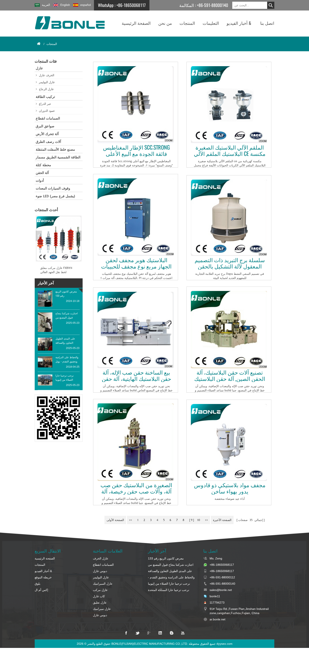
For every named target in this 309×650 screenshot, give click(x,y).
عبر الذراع (45, 103)
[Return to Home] (39, 44)
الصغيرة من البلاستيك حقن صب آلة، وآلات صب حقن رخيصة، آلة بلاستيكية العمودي (136, 488)
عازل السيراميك (102, 583)
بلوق (37, 583)
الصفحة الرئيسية (136, 23)
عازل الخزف (100, 558)
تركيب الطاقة (45, 97)
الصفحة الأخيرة (222, 520)
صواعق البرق (45, 126)
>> (206, 520)
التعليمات (211, 23)
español (85, 5)
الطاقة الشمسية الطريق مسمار (58, 157)
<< (130, 520)
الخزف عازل (46, 75)
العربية (46, 5)
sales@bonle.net (221, 590)
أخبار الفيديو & (239, 23)
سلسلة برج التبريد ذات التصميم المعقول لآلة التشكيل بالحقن (230, 263)
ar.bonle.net (217, 619)
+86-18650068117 (131, 5)
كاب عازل (99, 596)
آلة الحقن (42, 173)
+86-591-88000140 (212, 5)
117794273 (217, 602)
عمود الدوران (47, 110)
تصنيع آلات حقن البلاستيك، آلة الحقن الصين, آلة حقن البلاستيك (229, 375)
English (65, 5)
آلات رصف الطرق (48, 142)
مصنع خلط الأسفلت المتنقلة (55, 149)
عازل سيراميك (102, 609)
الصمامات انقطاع (48, 118)
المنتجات (187, 23)
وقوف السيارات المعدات (53, 188)
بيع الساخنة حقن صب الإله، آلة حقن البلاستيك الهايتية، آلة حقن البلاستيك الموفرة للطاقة (136, 375)
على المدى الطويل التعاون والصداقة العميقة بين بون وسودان (170, 571)
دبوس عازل (100, 571)
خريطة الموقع (43, 577)
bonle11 (215, 596)
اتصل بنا (267, 23)
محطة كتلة (43, 165)
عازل (39, 68)
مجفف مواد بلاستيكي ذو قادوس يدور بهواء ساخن (229, 488)
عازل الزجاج (46, 89)
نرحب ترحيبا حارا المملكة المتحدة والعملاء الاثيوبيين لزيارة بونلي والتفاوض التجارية (172, 590)
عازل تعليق (100, 602)
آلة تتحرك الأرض (47, 134)
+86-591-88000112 (222, 577)
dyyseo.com (224, 643)
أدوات (40, 181)
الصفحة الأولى (115, 520)
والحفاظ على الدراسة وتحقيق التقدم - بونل (171, 577)
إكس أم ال (41, 590)
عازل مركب (100, 590)
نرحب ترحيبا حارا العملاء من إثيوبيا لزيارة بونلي (169, 584)
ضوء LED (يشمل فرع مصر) (55, 196)
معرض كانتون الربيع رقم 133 (166, 558)
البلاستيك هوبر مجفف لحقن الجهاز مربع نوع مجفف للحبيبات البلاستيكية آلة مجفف (136, 263)
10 (198, 520)
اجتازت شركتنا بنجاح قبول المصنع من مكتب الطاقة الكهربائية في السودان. (170, 565)
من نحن (165, 23)
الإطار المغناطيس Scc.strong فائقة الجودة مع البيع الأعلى (136, 150)
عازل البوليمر (47, 82)
